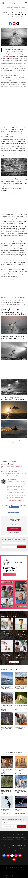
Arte (5, 845)
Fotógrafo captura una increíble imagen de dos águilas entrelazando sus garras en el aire (6, 811)
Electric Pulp (19, 875)
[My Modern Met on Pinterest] (8, 855)
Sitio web (10, 440)
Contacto (22, 869)
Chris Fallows (8, 56)
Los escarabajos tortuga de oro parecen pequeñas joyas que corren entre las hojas (21, 707)
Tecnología (19, 848)
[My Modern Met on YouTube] (14, 859)
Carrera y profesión (10, 847)
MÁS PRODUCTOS (14, 662)
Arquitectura (19, 845)
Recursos (17, 847)
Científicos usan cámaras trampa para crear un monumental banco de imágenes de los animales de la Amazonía (7, 791)
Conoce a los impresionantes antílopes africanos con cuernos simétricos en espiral (7, 727)
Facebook (16, 440)
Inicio (4, 7)
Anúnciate (6, 871)
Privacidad (21, 871)
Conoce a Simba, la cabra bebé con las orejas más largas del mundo (21, 727)
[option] (7, 595)
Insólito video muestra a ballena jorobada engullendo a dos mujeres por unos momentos (7, 687)
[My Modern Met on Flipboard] (20, 855)
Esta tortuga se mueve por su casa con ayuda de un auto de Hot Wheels (21, 687)
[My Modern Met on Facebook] (4, 855)
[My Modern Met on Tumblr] (24, 855)
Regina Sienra (11, 19)
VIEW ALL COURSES (9, 575)
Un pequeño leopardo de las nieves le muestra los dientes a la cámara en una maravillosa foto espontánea (7, 708)
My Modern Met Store (9, 616)
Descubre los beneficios (14, 532)
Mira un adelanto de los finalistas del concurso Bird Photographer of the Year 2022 (21, 790)
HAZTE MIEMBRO (14, 529)
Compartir (14, 507)
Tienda (14, 850)
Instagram (22, 440)
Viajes (23, 848)
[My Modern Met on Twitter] (12, 855)
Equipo (11, 869)
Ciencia (14, 848)
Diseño (8, 845)
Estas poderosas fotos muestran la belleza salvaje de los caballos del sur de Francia (20, 771)
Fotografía (10, 7)
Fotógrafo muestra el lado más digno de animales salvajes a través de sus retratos (7, 771)
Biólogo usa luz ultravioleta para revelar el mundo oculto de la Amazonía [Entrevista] (21, 811)
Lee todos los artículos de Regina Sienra (15, 500)
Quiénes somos (6, 869)
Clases (21, 847)
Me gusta (10, 512)
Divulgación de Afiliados (13, 871)
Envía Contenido (16, 869)
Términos (13, 872)
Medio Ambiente (8, 848)
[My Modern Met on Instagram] (16, 855)
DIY (24, 845)
